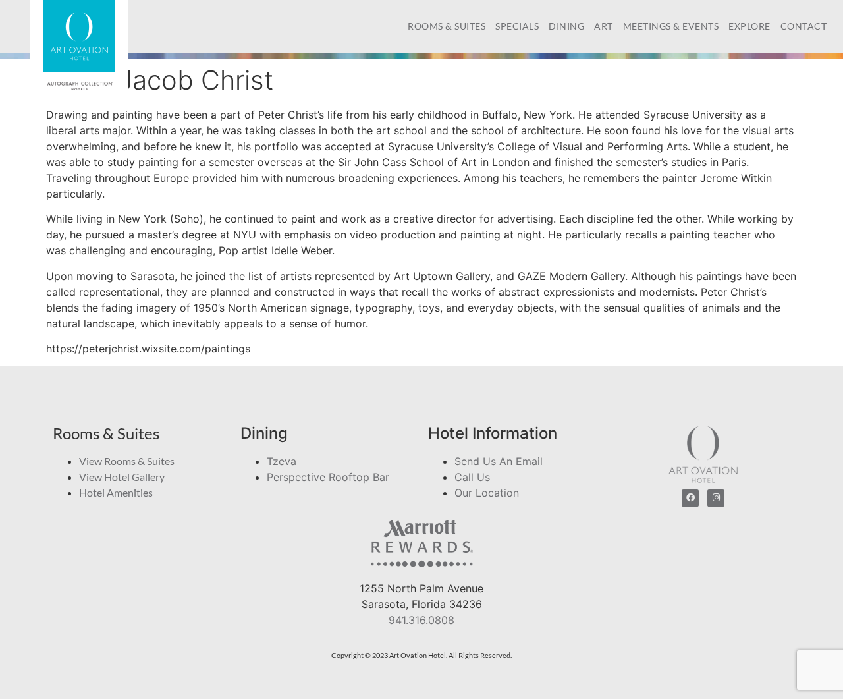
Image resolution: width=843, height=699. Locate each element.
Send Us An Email (498, 461)
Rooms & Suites (446, 26)
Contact (803, 26)
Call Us (472, 477)
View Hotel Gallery (122, 476)
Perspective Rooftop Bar (328, 477)
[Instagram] (715, 498)
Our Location (486, 492)
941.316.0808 (421, 620)
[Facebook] (690, 498)
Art (603, 26)
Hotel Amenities (116, 492)
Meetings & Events (671, 26)
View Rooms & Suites (127, 461)
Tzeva (281, 461)
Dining (566, 26)
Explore (749, 26)
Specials (517, 26)
